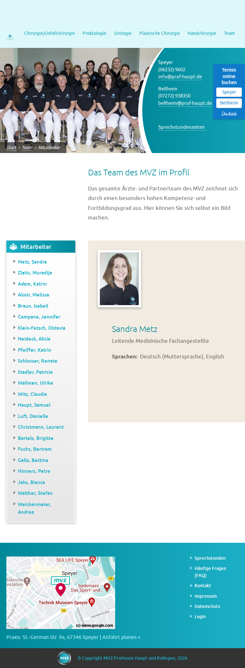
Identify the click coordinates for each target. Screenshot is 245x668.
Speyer (229, 92)
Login (200, 616)
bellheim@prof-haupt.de (185, 103)
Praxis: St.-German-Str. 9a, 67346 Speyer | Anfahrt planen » (73, 637)
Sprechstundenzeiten (182, 127)
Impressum (206, 596)
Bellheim (229, 103)
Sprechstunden (210, 558)
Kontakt (203, 585)
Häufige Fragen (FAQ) (210, 571)
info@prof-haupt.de (180, 77)
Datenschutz (207, 606)
